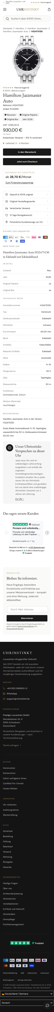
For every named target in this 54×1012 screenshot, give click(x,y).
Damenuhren (9, 773)
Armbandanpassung (13, 893)
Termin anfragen (11, 745)
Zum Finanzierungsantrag (19, 182)
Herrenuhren (9, 768)
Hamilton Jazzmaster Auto (15, 31)
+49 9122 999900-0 (17, 688)
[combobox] (27, 18)
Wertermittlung (10, 815)
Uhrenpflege (9, 919)
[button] (49, 9)
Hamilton (20, 28)
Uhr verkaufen (9, 804)
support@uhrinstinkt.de (18, 698)
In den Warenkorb (27, 152)
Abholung (7, 856)
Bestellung (8, 836)
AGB (22, 973)
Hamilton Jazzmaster (37, 28)
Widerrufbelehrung (10, 973)
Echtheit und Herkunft (13, 909)
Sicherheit (8, 831)
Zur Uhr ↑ (19, 499)
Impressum (44, 973)
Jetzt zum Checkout (27, 161)
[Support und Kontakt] (47, 1005)
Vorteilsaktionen (10, 903)
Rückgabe (8, 862)
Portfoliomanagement (13, 924)
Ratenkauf (8, 846)
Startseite (7, 28)
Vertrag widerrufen (25, 980)
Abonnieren (27, 618)
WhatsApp (12, 693)
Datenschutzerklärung (26, 626)
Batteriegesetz (8, 980)
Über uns (7, 888)
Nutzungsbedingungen (15, 629)
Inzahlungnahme (11, 810)
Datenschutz (32, 973)
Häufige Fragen (10, 883)
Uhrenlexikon (9, 914)
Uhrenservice (9, 898)
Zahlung (7, 841)
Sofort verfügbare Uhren (14, 778)
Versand (7, 851)
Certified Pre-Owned (13, 783)
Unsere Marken (10, 788)
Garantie (7, 867)
